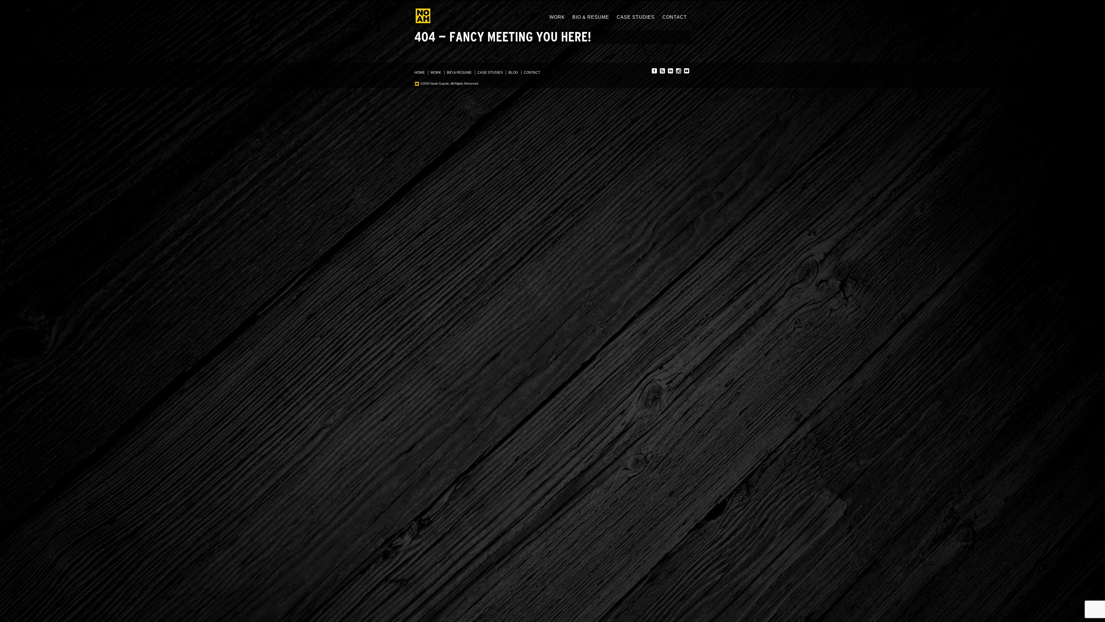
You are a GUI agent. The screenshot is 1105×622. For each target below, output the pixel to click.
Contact (674, 17)
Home (419, 73)
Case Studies (636, 17)
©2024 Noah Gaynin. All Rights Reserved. (449, 83)
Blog (513, 73)
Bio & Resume (590, 17)
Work (557, 17)
